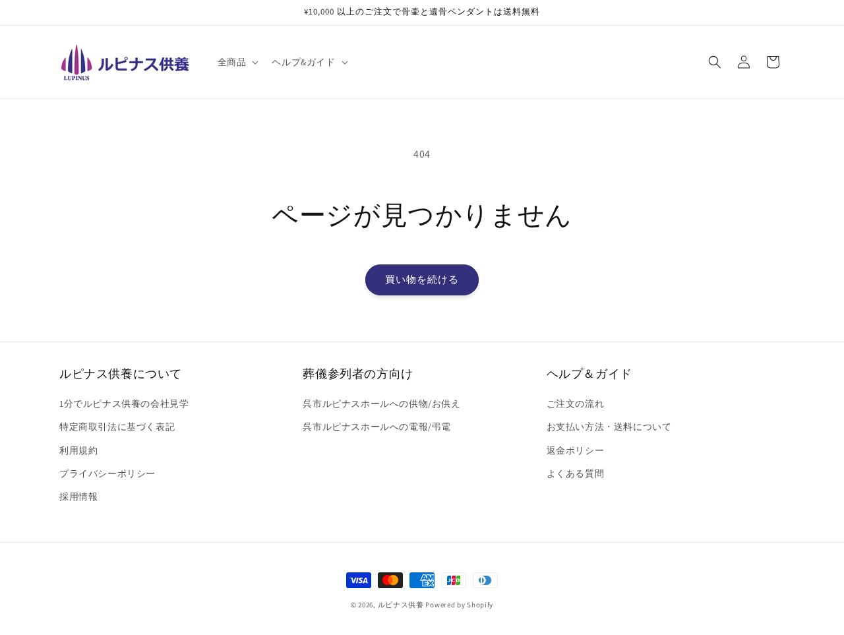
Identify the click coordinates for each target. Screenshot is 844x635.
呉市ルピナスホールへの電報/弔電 (377, 427)
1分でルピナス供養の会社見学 (124, 404)
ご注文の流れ (576, 404)
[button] (237, 62)
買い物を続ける (422, 279)
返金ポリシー (576, 450)
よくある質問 (576, 473)
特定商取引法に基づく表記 (117, 427)
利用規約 (78, 450)
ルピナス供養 (401, 604)
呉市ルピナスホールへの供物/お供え (381, 404)
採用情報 (78, 496)
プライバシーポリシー (107, 473)
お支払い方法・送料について (609, 427)
